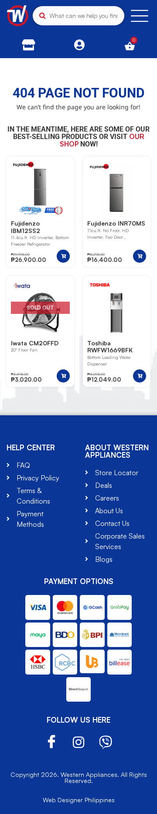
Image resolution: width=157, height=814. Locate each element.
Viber (105, 742)
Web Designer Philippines (79, 800)
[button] (63, 256)
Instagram (78, 742)
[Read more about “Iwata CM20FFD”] (63, 376)
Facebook (51, 742)
